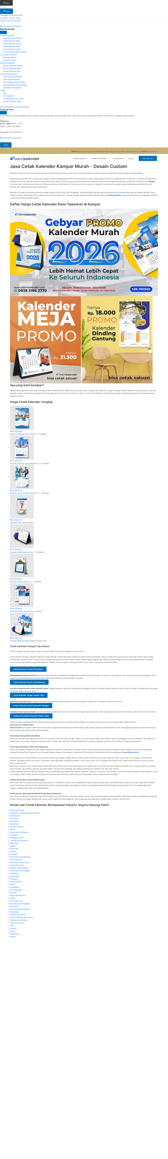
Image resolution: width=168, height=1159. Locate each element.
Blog (131, 158)
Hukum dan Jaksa (17, 810)
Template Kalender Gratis (13, 99)
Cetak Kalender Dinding (12, 38)
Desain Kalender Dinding (13, 66)
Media (12, 829)
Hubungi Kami (147, 158)
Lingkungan (14, 876)
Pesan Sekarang (105, 151)
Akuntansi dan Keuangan (20, 904)
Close (5, 145)
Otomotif (13, 893)
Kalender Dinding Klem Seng (21, 434)
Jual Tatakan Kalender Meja (14, 82)
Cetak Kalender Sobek (12, 49)
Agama (12, 846)
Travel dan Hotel (16, 901)
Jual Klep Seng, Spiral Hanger (15, 85)
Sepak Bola (14, 934)
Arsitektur (14, 835)
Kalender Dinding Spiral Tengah (23, 493)
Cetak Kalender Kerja (11, 46)
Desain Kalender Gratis (12, 101)
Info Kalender (8, 96)
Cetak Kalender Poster (12, 44)
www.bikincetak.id (131, 752)
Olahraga (13, 879)
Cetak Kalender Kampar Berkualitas (28, 669)
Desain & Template (99, 158)
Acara (12, 931)
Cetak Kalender (79, 158)
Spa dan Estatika (16, 827)
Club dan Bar (15, 816)
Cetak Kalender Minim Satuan (15, 52)
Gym (12, 926)
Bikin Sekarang (16, 431)
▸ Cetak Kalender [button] (7, 35)
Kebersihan (14, 821)
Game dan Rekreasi (18, 895)
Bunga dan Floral (17, 865)
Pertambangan (16, 890)
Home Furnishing (17, 923)
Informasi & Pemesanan (11, 26)
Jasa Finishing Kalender (12, 77)
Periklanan (14, 873)
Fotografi (13, 854)
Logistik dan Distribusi (19, 840)
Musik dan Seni (16, 860)
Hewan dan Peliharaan (19, 832)
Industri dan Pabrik (17, 915)
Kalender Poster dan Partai (21, 611)
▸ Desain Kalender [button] (7, 63)
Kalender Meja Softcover (20, 582)
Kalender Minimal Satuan (20, 641)
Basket (12, 937)
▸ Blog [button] (2, 90)
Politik (12, 884)
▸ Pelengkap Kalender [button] (9, 74)
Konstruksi (14, 849)
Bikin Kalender (16, 727)
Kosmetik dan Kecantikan (20, 909)
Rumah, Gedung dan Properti (21, 917)
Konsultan (14, 818)
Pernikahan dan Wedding (20, 857)
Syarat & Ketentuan (22, 107)
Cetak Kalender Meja (11, 41)
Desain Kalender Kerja (12, 71)
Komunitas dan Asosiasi (19, 862)
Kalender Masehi (10, 57)
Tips (5, 93)
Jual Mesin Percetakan (12, 88)
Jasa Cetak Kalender (11, 79)
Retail (12, 898)
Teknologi (14, 843)
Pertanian (14, 906)
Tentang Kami (117, 158)
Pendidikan (14, 887)
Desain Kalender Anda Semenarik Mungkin (31, 705)
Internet (13, 851)
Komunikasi (14, 912)
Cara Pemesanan (7, 107)
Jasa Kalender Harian (18, 523)
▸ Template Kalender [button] (8, 55)
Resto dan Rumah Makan (20, 871)
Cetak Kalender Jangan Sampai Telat (28, 695)
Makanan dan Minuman (19, 868)
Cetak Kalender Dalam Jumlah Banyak (29, 682)
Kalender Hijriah (9, 60)
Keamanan (14, 824)
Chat (7, 11)
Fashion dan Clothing (18, 920)
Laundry (13, 928)
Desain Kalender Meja (12, 68)
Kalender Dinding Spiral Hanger (23, 463)
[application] (87, 158)
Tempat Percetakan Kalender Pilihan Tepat (31, 716)
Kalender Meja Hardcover (20, 552)
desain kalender (114, 195)
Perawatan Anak (16, 838)
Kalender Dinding (144, 151)
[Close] (3, 32)
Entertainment (15, 882)
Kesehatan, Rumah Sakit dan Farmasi (25, 813)
